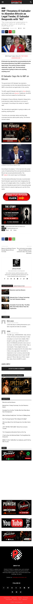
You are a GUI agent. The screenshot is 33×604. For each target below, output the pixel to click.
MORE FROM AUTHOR (19, 286)
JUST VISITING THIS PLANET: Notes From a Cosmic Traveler (15, 427)
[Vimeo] (28, 587)
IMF (11, 230)
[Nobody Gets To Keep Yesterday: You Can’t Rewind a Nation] (5, 299)
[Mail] (11, 279)
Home (3, 5)
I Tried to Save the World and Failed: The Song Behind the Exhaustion (16, 436)
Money (15, 230)
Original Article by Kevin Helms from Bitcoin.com (15, 226)
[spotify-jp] (16, 460)
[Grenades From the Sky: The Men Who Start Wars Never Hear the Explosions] (5, 306)
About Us (15, 599)
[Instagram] (8, 279)
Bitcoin (7, 230)
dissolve (17, 93)
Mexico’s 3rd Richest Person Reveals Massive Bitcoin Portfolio (9, 250)
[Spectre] (16, 394)
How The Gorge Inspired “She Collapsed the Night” (14, 419)
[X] (6, 31)
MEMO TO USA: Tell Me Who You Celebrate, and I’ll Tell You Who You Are (16, 440)
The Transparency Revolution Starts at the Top (14, 432)
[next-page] (5, 312)
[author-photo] (16, 266)
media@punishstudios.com (20, 577)
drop (24, 91)
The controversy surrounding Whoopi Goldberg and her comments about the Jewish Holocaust (24, 251)
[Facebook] (3, 31)
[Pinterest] (10, 31)
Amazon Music (7, 597)
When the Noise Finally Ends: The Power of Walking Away (16, 415)
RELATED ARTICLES (7, 286)
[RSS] (16, 587)
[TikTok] (21, 279)
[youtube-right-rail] (16, 527)
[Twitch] (24, 279)
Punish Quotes (9, 599)
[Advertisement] (16, 480)
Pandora (20, 597)
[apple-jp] (16, 540)
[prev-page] (2, 312)
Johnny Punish (6, 28)
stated (6, 175)
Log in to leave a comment (16, 368)
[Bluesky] (20, 592)
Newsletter (25, 599)
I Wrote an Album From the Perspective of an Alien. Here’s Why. (16, 423)
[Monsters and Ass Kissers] (5, 292)
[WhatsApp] (13, 31)
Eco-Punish (25, 597)
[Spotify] (18, 279)
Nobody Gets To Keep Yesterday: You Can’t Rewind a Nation (15, 406)
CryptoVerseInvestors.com (12, 228)
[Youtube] (28, 279)
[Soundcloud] (15, 279)
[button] (2, 2)
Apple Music (14, 597)
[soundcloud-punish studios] (16, 514)
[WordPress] (12, 592)
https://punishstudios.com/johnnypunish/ (16, 270)
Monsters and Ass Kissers (17, 290)
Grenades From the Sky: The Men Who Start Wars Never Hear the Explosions (20, 306)
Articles (7, 5)
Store (20, 599)
